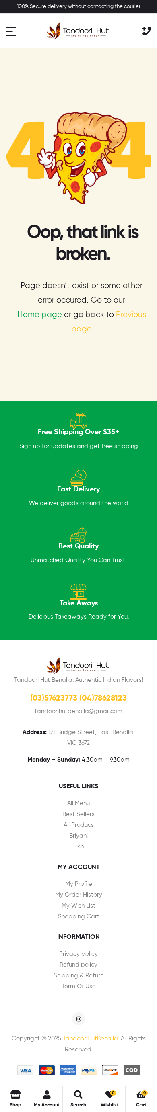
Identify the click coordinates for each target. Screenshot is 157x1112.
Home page (39, 315)
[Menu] (12, 30)
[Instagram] (78, 1018)
